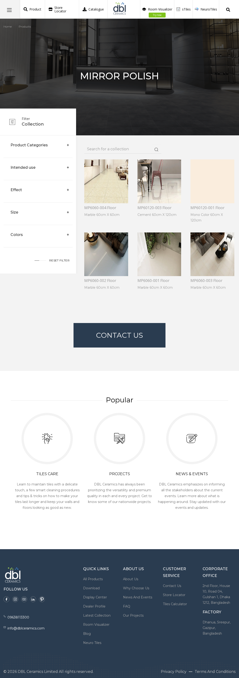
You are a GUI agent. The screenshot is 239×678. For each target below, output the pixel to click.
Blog (87, 634)
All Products (93, 579)
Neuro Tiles (92, 643)
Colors (17, 234)
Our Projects (133, 615)
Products (25, 26)
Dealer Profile (94, 606)
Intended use (23, 167)
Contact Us (119, 335)
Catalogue (96, 9)
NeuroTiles (208, 9)
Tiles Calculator (175, 604)
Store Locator (60, 9)
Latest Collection (97, 615)
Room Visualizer (160, 12)
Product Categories (29, 145)
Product (35, 9)
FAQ (126, 606)
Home (8, 26)
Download (91, 588)
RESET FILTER (59, 260)
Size (14, 212)
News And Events (137, 597)
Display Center (95, 597)
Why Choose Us (136, 588)
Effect (16, 190)
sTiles (186, 9)
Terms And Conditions (215, 671)
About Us (130, 579)
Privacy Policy (173, 671)
